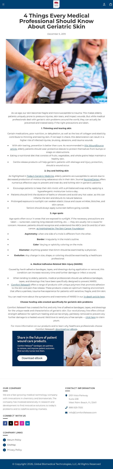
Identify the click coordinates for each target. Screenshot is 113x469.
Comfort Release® (20, 284)
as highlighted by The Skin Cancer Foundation (60, 228)
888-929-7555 (76, 407)
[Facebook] (5, 423)
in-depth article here (94, 296)
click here (90, 317)
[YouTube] (16, 423)
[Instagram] (22, 423)
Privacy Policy (14, 450)
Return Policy (14, 439)
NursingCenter (92, 179)
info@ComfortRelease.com (83, 412)
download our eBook (66, 329)
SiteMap (11, 444)
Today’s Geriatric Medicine (40, 176)
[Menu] (3, 4)
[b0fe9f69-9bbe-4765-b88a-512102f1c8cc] (56, 348)
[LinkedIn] (27, 423)
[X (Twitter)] (11, 423)
